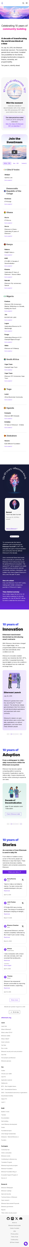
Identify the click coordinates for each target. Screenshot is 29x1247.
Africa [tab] (7, 163)
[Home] (2, 3)
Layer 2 (3, 1102)
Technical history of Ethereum (9, 1197)
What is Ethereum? (6, 1029)
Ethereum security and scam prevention (11, 1051)
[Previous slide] (11, 536)
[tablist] (14, 163)
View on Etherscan (11, 528)
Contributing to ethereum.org (9, 1159)
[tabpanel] (14, 308)
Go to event (13, 180)
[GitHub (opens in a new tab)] (8, 1218)
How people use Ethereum (8, 1057)
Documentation (5, 1118)
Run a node (4, 1048)
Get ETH (3, 1076)
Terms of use (14, 1236)
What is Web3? (5, 1039)
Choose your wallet (6, 1073)
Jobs (14, 1231)
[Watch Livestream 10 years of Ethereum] (14, 152)
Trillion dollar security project (9, 1213)
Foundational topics (6, 1130)
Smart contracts (5, 1042)
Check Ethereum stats (13, 814)
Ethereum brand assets (14, 1225)
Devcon (4, 1178)
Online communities (6, 1152)
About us (14, 1222)
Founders (3, 1140)
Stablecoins (4, 1083)
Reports (3, 1209)
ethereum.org (6, 1017)
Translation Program (6, 1162)
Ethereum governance (7, 1206)
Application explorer (6, 1080)
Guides (3, 1070)
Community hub (5, 1149)
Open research (5, 1200)
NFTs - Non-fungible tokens (8, 1086)
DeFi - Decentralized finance (9, 1089)
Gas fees (3, 1045)
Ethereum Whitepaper (7, 1187)
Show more (14, 1000)
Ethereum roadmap (6, 1190)
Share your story (17, 872)
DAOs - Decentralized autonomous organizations (14, 1092)
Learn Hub (4, 1026)
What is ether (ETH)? (6, 1032)
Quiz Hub (3, 1054)
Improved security (6, 1194)
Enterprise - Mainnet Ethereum (10, 1137)
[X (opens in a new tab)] (16, 1218)
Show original (7, 965)
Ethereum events (5, 1156)
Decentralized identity (7, 1095)
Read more (7, 890)
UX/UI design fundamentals (8, 1133)
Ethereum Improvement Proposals (10, 1203)
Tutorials (3, 1115)
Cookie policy (14, 1239)
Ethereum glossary (6, 1061)
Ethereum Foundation (6, 1168)
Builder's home (5, 1111)
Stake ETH (4, 1099)
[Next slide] (21, 734)
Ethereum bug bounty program (9, 1165)
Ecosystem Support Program (9, 1175)
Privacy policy (14, 1234)
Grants (3, 1127)
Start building (4, 1121)
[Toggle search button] (23, 3)
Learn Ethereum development (9, 1124)
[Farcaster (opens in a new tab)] (12, 1218)
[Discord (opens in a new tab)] (20, 1218)
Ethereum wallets (5, 1035)
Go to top (16, 1012)
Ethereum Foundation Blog (9, 1171)
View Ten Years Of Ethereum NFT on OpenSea (15, 125)
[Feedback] (26, 1244)
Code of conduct (14, 1228)
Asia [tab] (16, 163)
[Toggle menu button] (26, 3)
